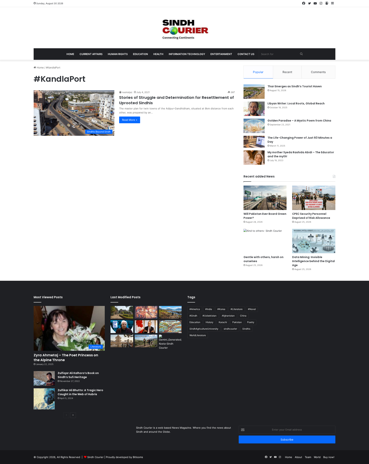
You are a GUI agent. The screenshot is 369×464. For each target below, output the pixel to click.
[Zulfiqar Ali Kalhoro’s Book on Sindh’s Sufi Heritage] (44, 378)
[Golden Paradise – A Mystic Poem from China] (254, 126)
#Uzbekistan (209, 315)
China (243, 315)
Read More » (129, 119)
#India (208, 309)
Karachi (223, 322)
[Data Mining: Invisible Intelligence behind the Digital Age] (313, 241)
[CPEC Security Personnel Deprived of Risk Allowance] (313, 198)
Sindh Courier (95, 457)
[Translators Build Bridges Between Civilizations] (170, 342)
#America (194, 309)
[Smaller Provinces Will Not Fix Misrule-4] (122, 341)
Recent (287, 72)
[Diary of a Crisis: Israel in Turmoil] (122, 326)
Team (308, 457)
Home (70, 54)
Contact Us (246, 54)
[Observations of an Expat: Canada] (146, 326)
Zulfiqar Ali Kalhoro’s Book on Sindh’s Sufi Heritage (78, 375)
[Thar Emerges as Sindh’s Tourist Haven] (254, 91)
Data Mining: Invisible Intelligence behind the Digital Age (313, 261)
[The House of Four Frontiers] (122, 312)
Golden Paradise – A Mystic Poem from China (299, 120)
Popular (258, 72)
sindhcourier (230, 328)
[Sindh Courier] (184, 28)
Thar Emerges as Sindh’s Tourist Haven (295, 86)
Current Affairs (91, 54)
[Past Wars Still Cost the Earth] (170, 312)
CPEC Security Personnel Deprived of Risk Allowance (311, 216)
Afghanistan (228, 315)
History (209, 322)
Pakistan (237, 322)
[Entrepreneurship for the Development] (170, 326)
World (317, 457)
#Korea (221, 309)
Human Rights (118, 54)
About (298, 457)
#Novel (252, 309)
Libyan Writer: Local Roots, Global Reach (296, 103)
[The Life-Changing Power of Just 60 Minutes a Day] (254, 142)
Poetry (250, 322)
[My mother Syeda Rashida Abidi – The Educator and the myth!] (254, 157)
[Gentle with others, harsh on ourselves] (265, 241)
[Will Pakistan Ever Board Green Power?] (265, 198)
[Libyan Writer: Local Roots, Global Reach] (254, 109)
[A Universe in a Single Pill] (146, 312)
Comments (318, 72)
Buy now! (328, 457)
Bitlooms (138, 457)
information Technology (187, 54)
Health (158, 54)
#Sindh (193, 315)
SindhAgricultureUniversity (203, 328)
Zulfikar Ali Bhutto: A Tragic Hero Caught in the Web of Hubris (80, 392)
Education (140, 54)
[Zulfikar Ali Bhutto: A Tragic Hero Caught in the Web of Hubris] (44, 398)
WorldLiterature (197, 335)
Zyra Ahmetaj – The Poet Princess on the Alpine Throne (66, 357)
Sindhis (246, 328)
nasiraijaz (127, 92)
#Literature (237, 309)
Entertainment (221, 54)
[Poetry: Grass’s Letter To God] (146, 341)
